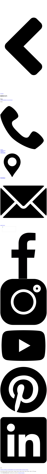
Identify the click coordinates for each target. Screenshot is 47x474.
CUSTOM (8, 469)
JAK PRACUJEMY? (19, 469)
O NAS (14, 469)
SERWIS (11, 469)
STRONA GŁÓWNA (3, 469)
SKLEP (27, 469)
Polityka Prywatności (21, 472)
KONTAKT (24, 469)
